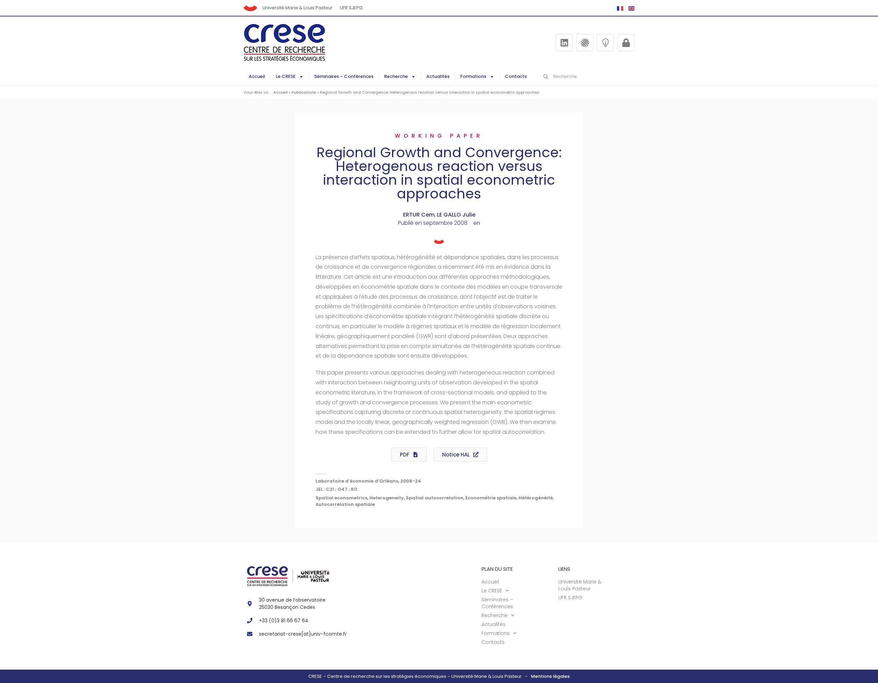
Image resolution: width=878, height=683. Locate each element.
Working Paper (439, 136)
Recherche (396, 76)
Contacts (516, 76)
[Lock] (625, 42)
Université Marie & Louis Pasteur (297, 7)
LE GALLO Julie (456, 215)
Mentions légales (550, 676)
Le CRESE (286, 76)
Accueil (257, 76)
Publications (304, 92)
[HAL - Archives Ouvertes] (584, 42)
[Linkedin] (564, 42)
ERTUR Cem (419, 215)
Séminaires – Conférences (343, 76)
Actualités (438, 76)
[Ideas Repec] (605, 42)
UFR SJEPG (351, 7)
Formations (473, 76)
